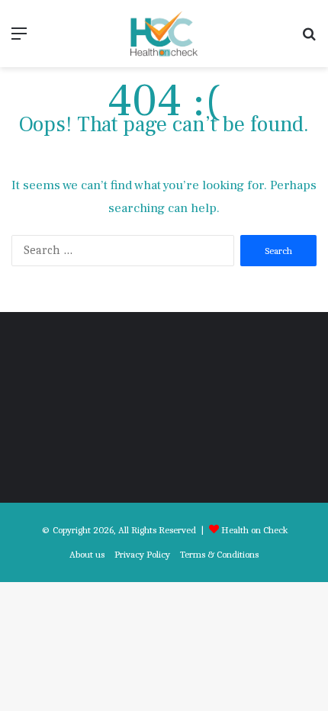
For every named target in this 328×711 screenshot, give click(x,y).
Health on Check (254, 530)
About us (87, 554)
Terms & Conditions (219, 554)
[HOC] (163, 33)
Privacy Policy (142, 554)
